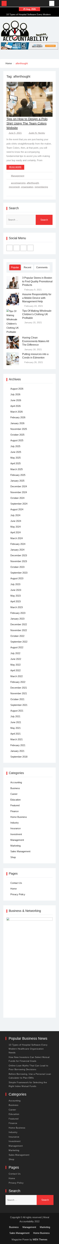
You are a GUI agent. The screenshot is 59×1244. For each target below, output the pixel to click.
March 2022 (16, 676)
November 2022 (18, 630)
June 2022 (15, 659)
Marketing (15, 845)
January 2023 (17, 618)
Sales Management (20, 851)
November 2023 (18, 561)
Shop (13, 857)
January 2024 (17, 549)
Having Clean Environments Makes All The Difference (35, 341)
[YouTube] (30, 248)
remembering (41, 187)
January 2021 (17, 751)
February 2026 (17, 417)
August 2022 (16, 647)
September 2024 (18, 503)
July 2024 (15, 515)
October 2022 (17, 636)
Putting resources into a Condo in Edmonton (35, 356)
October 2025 (17, 434)
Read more (15, 167)
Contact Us (16, 883)
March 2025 (16, 469)
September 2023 (18, 572)
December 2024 (18, 486)
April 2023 (15, 601)
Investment (16, 834)
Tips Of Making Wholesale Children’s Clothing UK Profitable (36, 314)
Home (13, 888)
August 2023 (16, 578)
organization (27, 187)
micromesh (14, 187)
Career (13, 794)
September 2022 (18, 641)
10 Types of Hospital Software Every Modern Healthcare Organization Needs (28, 1049)
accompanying (18, 183)
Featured (15, 805)
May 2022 (15, 664)
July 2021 (15, 716)
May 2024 (15, 526)
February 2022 (17, 682)
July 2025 (15, 446)
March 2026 (16, 411)
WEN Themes (40, 1239)
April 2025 (15, 463)
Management (17, 175)
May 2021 (15, 728)
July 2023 (15, 584)
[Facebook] (9, 248)
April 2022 (15, 670)
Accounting (16, 782)
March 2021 (16, 739)
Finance (14, 811)
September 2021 (18, 705)
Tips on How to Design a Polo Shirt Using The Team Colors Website (27, 123)
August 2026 (16, 388)
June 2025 (15, 452)
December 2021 (18, 687)
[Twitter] (16, 248)
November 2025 (18, 429)
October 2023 (17, 567)
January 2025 (17, 480)
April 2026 (15, 406)
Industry (14, 822)
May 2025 (15, 457)
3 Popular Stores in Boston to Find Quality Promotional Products (37, 281)
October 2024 (17, 498)
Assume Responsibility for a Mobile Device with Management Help (36, 298)
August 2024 (16, 509)
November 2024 (18, 492)
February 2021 (17, 745)
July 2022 (15, 653)
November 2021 (18, 693)
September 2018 (18, 756)
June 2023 (15, 590)
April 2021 (15, 733)
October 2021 (17, 699)
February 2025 (17, 475)
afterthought (33, 183)
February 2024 (17, 544)
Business (15, 788)
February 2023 (17, 613)
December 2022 (18, 624)
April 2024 (15, 532)
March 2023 (16, 607)
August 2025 (16, 440)
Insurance (15, 828)
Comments (42, 267)
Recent (27, 267)
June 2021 (15, 722)
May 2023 (15, 595)
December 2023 (18, 555)
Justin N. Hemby (37, 133)
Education (15, 799)
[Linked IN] (23, 248)
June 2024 (15, 521)
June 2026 (15, 400)
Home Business (18, 817)
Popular (15, 267)
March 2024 (16, 538)
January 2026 (17, 423)
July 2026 (15, 394)
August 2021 (16, 710)
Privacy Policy (17, 894)
